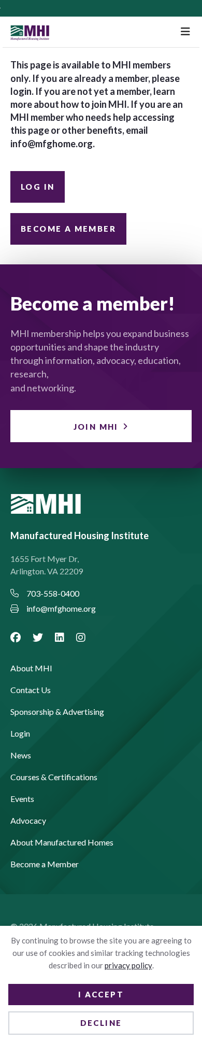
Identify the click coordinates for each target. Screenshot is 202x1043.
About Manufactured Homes (61, 842)
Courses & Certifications (53, 777)
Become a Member (68, 228)
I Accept (101, 994)
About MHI (31, 668)
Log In (37, 186)
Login (20, 733)
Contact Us (30, 690)
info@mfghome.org (51, 143)
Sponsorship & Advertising (57, 712)
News (20, 755)
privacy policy (128, 965)
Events (22, 799)
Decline (101, 1022)
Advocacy (28, 820)
